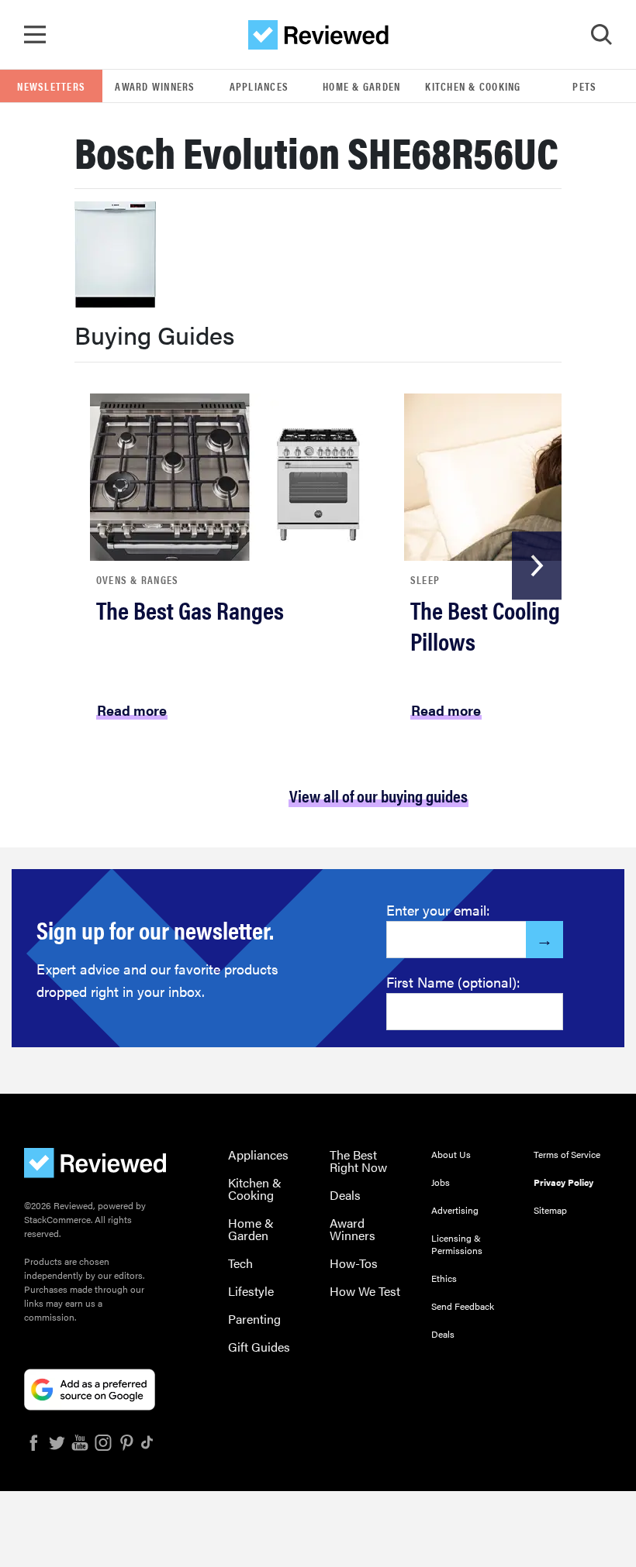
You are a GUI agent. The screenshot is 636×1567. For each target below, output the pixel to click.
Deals (345, 1195)
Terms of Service (567, 1154)
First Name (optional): (453, 981)
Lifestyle (251, 1291)
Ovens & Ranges (137, 579)
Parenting (254, 1319)
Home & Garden (361, 86)
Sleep (425, 579)
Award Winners (155, 86)
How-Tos (354, 1263)
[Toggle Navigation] (35, 35)
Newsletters (51, 86)
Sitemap (550, 1210)
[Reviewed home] (318, 35)
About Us (451, 1154)
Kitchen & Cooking (472, 86)
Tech (240, 1263)
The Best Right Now (358, 1161)
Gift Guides (259, 1347)
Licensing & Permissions (456, 1244)
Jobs (440, 1182)
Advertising (455, 1210)
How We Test (365, 1291)
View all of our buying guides (378, 795)
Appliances (259, 86)
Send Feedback (462, 1306)
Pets (584, 86)
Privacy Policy (563, 1182)
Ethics (444, 1278)
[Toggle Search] (601, 35)
